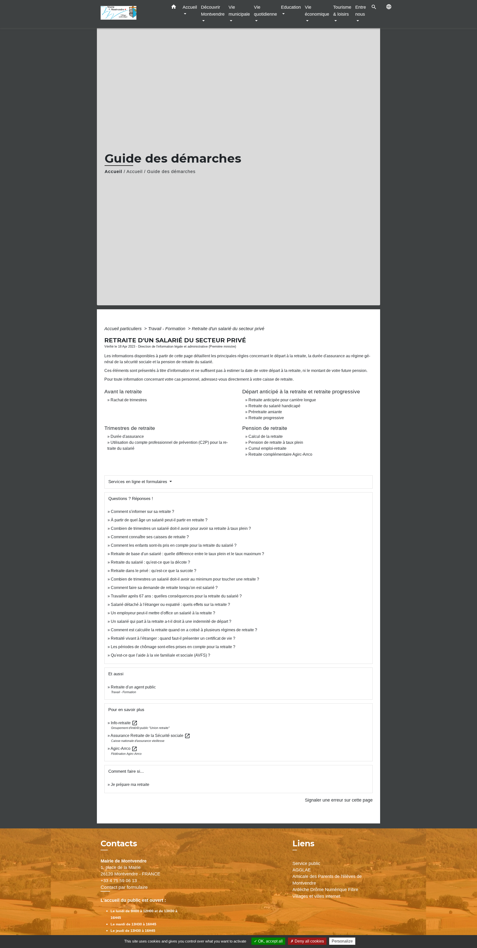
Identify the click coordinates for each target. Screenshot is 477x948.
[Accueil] (132, 14)
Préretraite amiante (265, 412)
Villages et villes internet (316, 896)
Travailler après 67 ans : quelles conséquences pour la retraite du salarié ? (176, 596)
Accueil (113, 171)
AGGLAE (301, 869)
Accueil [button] (190, 7)
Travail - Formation (167, 328)
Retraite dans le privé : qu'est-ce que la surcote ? (153, 571)
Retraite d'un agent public (133, 687)
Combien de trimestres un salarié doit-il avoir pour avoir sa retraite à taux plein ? (181, 528)
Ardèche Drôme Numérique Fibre (325, 889)
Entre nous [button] (360, 10)
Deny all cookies (309, 941)
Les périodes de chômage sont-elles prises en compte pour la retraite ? (173, 647)
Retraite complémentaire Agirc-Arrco (280, 454)
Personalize (342, 941)
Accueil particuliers (123, 328)
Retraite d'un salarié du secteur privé (228, 328)
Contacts (119, 843)
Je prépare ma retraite (130, 784)
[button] (174, 8)
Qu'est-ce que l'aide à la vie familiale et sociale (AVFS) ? (160, 655)
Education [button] (291, 7)
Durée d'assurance (127, 436)
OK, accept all (270, 941)
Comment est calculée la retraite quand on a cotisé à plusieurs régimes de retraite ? (184, 630)
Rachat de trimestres (129, 400)
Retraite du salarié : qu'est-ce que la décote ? (150, 562)
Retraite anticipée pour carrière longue (282, 400)
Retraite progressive (266, 418)
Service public (306, 863)
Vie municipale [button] (239, 10)
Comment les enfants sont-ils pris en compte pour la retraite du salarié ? (174, 545)
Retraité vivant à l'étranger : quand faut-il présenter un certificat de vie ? (173, 638)
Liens (303, 843)
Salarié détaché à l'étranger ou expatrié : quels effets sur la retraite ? (170, 604)
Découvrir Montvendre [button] (213, 10)
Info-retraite (124, 723)
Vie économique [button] (317, 10)
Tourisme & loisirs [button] (342, 10)
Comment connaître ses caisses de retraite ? (150, 537)
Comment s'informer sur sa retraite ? (142, 511)
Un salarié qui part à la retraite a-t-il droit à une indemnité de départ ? (171, 621)
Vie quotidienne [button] (265, 10)
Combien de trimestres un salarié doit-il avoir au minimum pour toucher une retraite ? (185, 579)
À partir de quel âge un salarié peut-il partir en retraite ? (159, 520)
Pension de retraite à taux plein (275, 442)
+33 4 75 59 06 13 (119, 880)
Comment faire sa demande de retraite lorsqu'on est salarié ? (164, 588)
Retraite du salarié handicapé (274, 406)
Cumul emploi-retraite (267, 448)
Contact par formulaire (124, 887)
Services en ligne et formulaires (138, 481)
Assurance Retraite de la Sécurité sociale (150, 735)
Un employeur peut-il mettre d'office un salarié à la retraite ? (163, 613)
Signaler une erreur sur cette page (339, 800)
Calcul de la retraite (265, 436)
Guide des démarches (171, 171)
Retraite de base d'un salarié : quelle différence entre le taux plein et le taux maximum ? (187, 554)
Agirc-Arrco (124, 748)
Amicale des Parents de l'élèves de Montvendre (327, 879)
